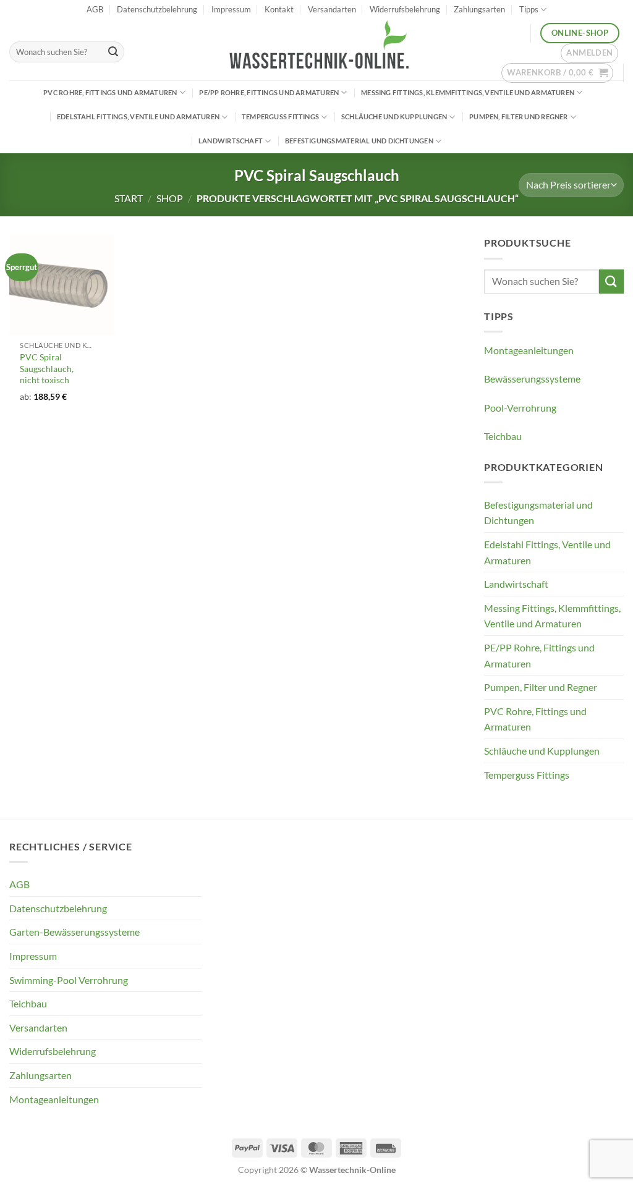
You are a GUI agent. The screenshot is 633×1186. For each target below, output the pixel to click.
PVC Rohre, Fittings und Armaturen (110, 92)
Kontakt (279, 9)
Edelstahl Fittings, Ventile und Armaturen (138, 116)
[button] (589, 53)
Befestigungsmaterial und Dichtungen (359, 141)
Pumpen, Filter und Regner (518, 116)
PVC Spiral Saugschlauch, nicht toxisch (47, 368)
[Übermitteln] (113, 51)
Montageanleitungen (529, 350)
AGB (95, 9)
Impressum (231, 9)
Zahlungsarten (479, 9)
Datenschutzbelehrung (157, 9)
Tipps (528, 9)
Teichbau (503, 436)
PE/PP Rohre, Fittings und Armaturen (269, 92)
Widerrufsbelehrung (405, 9)
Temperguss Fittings (280, 116)
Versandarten (332, 9)
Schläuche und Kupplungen (394, 116)
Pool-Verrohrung (520, 407)
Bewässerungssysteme (532, 378)
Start (128, 198)
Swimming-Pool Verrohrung (68, 980)
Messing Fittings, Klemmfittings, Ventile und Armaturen (467, 92)
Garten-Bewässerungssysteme (74, 932)
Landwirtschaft (230, 141)
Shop (169, 198)
